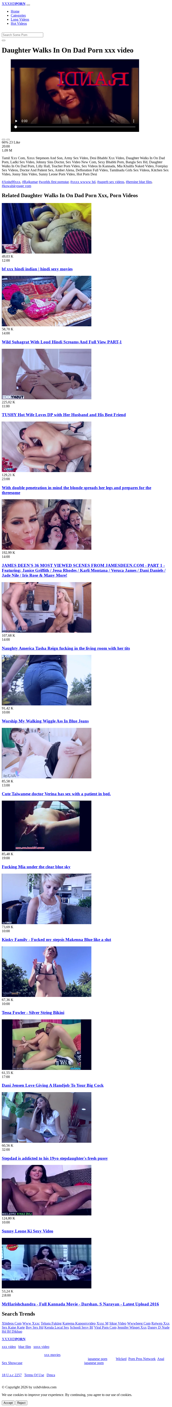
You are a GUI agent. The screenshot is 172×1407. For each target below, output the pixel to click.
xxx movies (52, 1355)
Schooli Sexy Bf (81, 1327)
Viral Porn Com (105, 1327)
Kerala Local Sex (56, 1327)
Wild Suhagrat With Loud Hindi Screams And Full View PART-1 (62, 342)
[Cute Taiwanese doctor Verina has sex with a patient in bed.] (46, 777)
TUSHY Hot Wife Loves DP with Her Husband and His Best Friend (64, 414)
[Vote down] (8, 139)
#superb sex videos (110, 182)
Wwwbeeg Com (138, 1323)
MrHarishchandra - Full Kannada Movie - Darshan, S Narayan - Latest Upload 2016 (80, 1304)
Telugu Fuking (51, 1323)
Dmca (51, 1375)
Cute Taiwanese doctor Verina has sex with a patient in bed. (56, 793)
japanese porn (97, 1359)
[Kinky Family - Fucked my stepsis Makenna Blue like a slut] (46, 923)
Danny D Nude (159, 1327)
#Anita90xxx (11, 182)
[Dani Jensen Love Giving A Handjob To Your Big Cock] (46, 1069)
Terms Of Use (34, 1375)
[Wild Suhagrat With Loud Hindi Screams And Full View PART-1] (46, 325)
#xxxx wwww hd (82, 182)
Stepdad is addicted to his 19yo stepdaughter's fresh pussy (55, 1158)
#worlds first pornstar (54, 182)
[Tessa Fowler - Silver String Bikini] (46, 996)
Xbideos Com (12, 1323)
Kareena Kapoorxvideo (79, 1323)
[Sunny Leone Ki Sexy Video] (46, 1214)
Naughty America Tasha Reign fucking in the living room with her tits (66, 648)
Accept (8, 1403)
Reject (21, 1403)
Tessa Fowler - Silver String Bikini (33, 1012)
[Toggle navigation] (28, 5)
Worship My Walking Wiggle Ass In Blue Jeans (45, 721)
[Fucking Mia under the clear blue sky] (46, 850)
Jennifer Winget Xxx (132, 1327)
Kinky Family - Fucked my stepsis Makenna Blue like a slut (56, 939)
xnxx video (41, 1347)
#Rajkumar (30, 182)
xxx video (9, 1347)
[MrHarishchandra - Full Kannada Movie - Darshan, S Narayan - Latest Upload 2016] (46, 1287)
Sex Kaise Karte (13, 1327)
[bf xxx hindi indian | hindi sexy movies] (46, 252)
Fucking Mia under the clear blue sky (36, 866)
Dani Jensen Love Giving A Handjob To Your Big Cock (53, 1085)
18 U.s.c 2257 (12, 1375)
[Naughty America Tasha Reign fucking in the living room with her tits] (46, 631)
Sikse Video (117, 1323)
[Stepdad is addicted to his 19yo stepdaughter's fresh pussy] (46, 1141)
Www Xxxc (31, 1323)
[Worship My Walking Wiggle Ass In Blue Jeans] (46, 704)
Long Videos (20, 19)
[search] (3, 40)
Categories (18, 15)
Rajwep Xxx (160, 1323)
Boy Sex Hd (34, 1327)
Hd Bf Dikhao (12, 1331)
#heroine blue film (139, 182)
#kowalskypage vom (16, 186)
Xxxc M (102, 1323)
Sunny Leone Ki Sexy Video (27, 1231)
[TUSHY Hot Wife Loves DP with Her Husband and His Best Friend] (46, 398)
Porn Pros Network (142, 1359)
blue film (24, 1347)
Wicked (121, 1359)
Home (15, 11)
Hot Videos (19, 23)
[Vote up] (3, 139)
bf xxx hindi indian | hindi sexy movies (37, 269)
